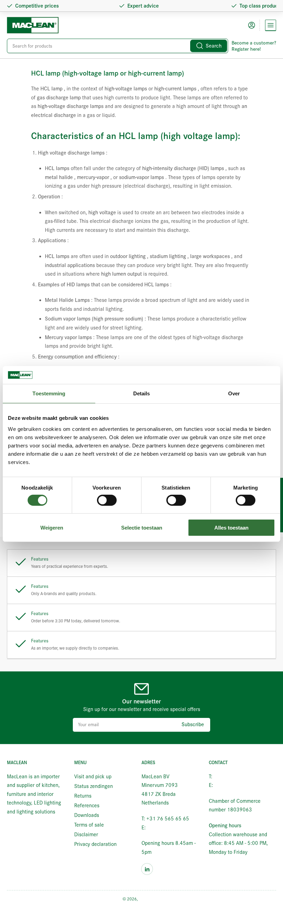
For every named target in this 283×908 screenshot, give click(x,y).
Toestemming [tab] (48, 393)
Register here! (246, 49)
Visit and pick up (92, 776)
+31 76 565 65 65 (235, 776)
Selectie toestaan (141, 528)
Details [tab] (141, 393)
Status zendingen (93, 786)
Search (214, 46)
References (86, 805)
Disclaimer (86, 834)
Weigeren (51, 528)
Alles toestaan (231, 528)
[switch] (107, 500)
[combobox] (117, 46)
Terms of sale (89, 825)
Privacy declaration (95, 844)
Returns (82, 796)
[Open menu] (270, 25)
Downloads (86, 815)
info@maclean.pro (167, 828)
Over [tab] (234, 393)
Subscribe (193, 724)
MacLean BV (150, 898)
